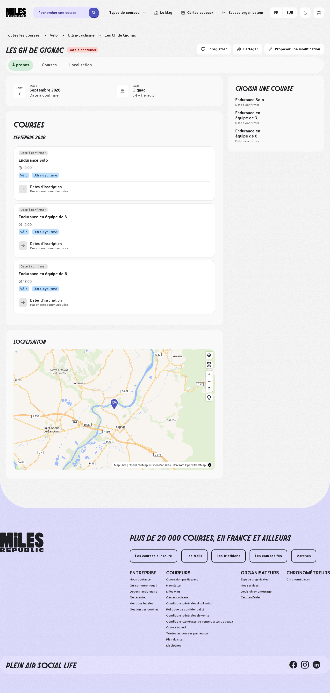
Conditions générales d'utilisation (189, 603)
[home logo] (21, 542)
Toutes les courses (23, 35)
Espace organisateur (255, 579)
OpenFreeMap (138, 465)
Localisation (80, 65)
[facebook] (295, 664)
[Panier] (319, 12)
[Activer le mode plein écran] (209, 364)
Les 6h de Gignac (120, 35)
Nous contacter (141, 579)
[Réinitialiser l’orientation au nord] (209, 388)
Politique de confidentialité (185, 609)
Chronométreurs (298, 579)
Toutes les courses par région (187, 633)
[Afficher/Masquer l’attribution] (210, 465)
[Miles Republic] (16, 12)
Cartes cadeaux (177, 597)
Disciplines (173, 645)
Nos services (250, 585)
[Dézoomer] (209, 381)
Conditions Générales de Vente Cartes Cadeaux (199, 621)
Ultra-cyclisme (81, 35)
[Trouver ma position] (209, 355)
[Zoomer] (209, 374)
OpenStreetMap (195, 465)
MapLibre (120, 465)
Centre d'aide (250, 597)
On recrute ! (138, 597)
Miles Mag (173, 591)
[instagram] (307, 664)
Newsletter (174, 585)
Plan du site (174, 639)
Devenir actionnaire (143, 591)
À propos (20, 65)
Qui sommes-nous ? (144, 585)
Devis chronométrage (256, 591)
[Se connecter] (305, 12)
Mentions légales (141, 603)
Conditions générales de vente (187, 615)
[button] (114, 410)
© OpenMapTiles (160, 465)
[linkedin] (318, 664)
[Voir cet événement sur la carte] (122, 91)
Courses (49, 65)
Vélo (54, 35)
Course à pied (176, 627)
